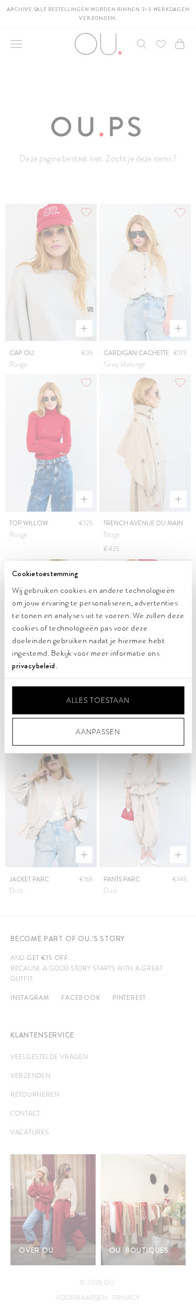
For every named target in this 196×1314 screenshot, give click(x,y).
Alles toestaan (98, 700)
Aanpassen (98, 731)
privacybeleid (33, 665)
